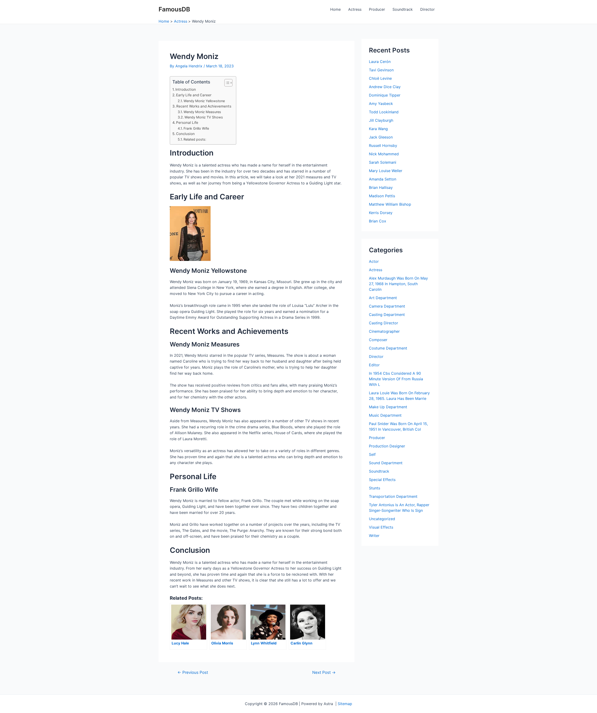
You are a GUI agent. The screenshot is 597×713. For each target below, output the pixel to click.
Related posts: (195, 139)
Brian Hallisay (381, 187)
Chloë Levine (380, 78)
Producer (377, 9)
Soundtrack (402, 9)
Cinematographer (384, 331)
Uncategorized (382, 518)
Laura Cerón (380, 61)
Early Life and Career (194, 95)
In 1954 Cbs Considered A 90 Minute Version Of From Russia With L (396, 379)
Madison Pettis (382, 196)
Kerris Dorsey (380, 212)
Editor (374, 365)
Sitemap (345, 703)
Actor (374, 261)
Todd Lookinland (384, 112)
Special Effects (382, 479)
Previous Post (192, 672)
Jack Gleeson (381, 137)
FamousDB (174, 9)
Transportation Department (393, 496)
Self (372, 454)
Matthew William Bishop (390, 204)
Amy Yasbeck (381, 103)
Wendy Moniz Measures (202, 112)
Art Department (383, 297)
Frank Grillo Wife (196, 128)
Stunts (374, 488)
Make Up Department (388, 407)
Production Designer (387, 446)
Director (427, 9)
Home (335, 9)
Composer (378, 339)
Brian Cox (377, 221)
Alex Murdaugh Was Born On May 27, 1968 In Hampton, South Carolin (398, 284)
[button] (226, 83)
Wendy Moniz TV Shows (203, 117)
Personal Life (187, 122)
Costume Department (388, 348)
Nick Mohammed (384, 154)
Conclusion (185, 134)
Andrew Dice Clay (385, 86)
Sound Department (386, 462)
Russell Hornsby (383, 145)
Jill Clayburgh (381, 120)
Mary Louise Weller (385, 170)
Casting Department (387, 314)
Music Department (385, 415)
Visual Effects (381, 527)
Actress (354, 9)
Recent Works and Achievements (203, 106)
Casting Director (383, 323)
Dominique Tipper (384, 95)
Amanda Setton (382, 179)
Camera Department (387, 306)
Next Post (324, 672)
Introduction (185, 89)
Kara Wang (378, 128)
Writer (374, 535)
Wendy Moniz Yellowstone (204, 101)
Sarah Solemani (382, 162)
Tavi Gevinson (381, 70)
